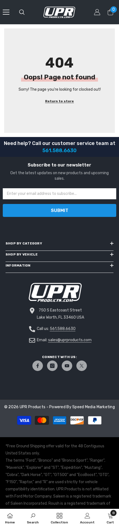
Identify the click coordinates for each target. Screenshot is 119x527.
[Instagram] (52, 366)
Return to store (59, 101)
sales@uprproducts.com (70, 340)
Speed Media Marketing (93, 407)
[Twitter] (81, 366)
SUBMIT (59, 210)
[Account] (97, 12)
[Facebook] (37, 366)
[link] (32, 518)
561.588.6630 (63, 328)
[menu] (6, 12)
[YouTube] (67, 366)
